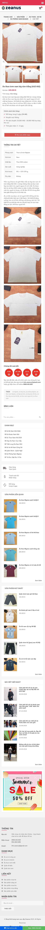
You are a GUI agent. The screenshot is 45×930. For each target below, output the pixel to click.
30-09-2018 (23, 694)
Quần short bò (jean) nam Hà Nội (29, 642)
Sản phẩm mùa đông (11, 888)
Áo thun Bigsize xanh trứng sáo (29, 549)
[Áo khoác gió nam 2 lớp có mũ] (10, 615)
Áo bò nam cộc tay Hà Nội (27, 626)
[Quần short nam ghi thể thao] (10, 599)
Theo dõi (7, 908)
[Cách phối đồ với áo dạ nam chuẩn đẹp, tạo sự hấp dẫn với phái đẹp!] (10, 694)
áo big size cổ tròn (31, 394)
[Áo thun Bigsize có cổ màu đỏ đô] (10, 570)
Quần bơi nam (8, 868)
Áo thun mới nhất (9, 863)
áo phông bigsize (31, 392)
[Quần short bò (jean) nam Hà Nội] (10, 648)
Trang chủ (8, 17)
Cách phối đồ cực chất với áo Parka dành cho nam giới (28, 721)
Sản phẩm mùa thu (10, 885)
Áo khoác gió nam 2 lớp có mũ (29, 610)
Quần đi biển (8, 865)
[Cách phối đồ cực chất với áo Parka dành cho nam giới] (10, 723)
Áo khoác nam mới (12, 434)
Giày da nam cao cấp (14, 441)
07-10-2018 (23, 711)
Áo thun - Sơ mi (35, 17)
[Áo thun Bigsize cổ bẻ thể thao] (10, 538)
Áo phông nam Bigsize (19, 19)
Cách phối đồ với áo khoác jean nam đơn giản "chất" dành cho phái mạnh (29, 706)
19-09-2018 (23, 749)
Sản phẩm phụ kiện (10, 891)
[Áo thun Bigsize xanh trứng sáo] (10, 554)
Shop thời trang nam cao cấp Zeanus (18, 919)
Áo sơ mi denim (9, 860)
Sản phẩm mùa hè (10, 880)
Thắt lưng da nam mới (14, 444)
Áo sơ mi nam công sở (14, 447)
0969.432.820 (28, 384)
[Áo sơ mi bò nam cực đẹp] (10, 664)
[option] (22, 43)
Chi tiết (24, 114)
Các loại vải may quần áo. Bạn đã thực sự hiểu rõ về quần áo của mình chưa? (30, 733)
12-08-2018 (23, 725)
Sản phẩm (21, 17)
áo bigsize (15, 392)
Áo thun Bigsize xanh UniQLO (29, 500)
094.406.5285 (16, 842)
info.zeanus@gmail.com (32, 382)
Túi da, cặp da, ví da (13, 457)
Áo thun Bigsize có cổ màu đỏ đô (30, 565)
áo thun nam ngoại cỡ (26, 396)
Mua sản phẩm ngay (23, 135)
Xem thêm (38, 580)
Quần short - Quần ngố (14, 450)
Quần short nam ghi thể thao (28, 594)
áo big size (22, 392)
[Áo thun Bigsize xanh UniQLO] (10, 505)
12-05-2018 (23, 738)
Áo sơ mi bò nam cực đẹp (27, 659)
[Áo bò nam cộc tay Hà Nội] (10, 632)
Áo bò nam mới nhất (13, 431)
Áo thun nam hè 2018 (14, 437)
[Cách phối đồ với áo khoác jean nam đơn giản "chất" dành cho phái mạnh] (10, 710)
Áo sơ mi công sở (9, 857)
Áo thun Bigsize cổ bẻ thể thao (29, 532)
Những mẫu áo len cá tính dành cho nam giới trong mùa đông (29, 745)
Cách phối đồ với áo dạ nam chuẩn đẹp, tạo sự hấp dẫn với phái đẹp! (29, 689)
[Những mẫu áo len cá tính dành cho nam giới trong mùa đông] (10, 752)
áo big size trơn (21, 394)
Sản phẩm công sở (10, 882)
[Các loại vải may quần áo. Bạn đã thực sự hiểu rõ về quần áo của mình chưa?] (10, 735)
